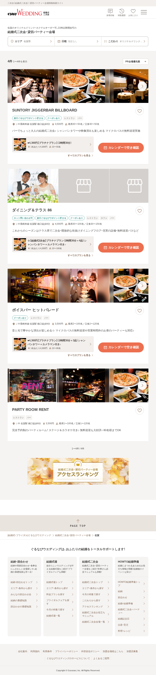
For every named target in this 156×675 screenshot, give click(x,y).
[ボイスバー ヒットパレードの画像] (78, 286)
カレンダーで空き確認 (123, 147)
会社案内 (22, 651)
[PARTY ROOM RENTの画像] (78, 385)
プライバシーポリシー (66, 651)
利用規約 (35, 651)
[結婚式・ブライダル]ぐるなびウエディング (29, 535)
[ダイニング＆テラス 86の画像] (78, 186)
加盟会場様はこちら (113, 651)
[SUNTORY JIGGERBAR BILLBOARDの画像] (78, 86)
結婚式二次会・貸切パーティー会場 (73, 535)
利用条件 (47, 651)
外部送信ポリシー (90, 651)
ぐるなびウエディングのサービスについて (68, 658)
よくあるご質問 (101, 658)
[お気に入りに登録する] (139, 111)
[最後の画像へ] (142, 86)
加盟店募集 (132, 651)
